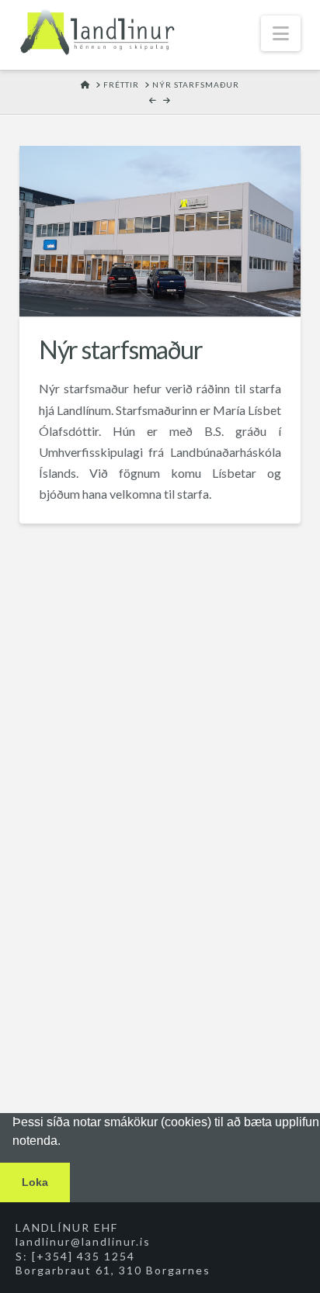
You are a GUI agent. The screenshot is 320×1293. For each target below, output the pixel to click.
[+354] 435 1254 (83, 1256)
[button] (281, 33)
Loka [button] (35, 1182)
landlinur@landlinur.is (83, 1241)
